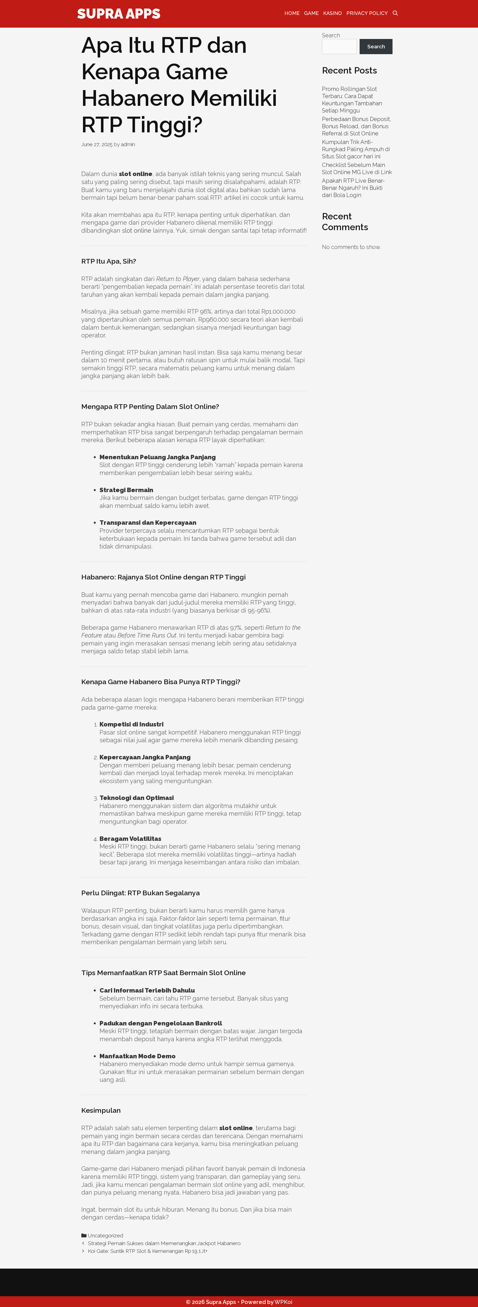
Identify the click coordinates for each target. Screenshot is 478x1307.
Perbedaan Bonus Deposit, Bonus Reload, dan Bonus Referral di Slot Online (356, 126)
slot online (136, 230)
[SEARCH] (395, 13)
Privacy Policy (367, 13)
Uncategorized (105, 1235)
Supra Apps (118, 14)
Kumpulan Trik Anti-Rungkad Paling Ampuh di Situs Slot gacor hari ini (356, 149)
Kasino (332, 13)
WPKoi (283, 1302)
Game (311, 13)
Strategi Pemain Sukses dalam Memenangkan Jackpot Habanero (164, 1243)
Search (331, 35)
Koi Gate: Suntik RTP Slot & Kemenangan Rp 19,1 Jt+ (147, 1251)
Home (292, 13)
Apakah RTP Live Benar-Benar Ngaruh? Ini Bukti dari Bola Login (353, 187)
